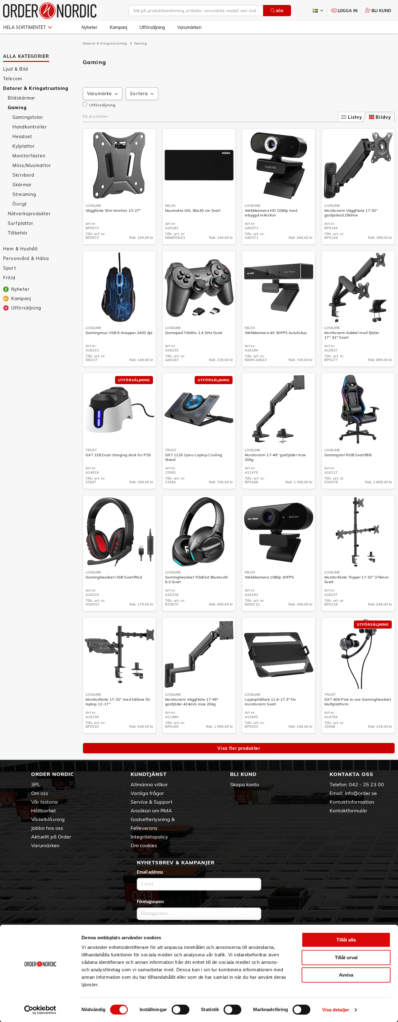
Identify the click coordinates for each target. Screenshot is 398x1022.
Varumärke (99, 93)
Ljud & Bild (15, 69)
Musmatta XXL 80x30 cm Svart (192, 210)
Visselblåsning (48, 819)
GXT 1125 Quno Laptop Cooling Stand (193, 457)
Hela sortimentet (24, 27)
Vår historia (44, 802)
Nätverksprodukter (29, 213)
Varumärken (189, 27)
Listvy (355, 117)
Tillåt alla (346, 939)
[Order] (49, 10)
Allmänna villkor (149, 784)
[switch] (180, 1010)
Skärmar (22, 185)
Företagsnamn (152, 902)
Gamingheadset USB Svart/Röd (114, 577)
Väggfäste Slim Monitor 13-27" (113, 210)
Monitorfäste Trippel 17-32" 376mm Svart (356, 579)
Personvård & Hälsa (26, 258)
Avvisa (346, 975)
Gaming (17, 107)
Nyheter (89, 27)
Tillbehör (18, 233)
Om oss (39, 793)
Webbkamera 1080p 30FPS (269, 577)
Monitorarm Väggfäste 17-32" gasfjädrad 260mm (351, 212)
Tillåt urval (346, 957)
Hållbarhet (43, 810)
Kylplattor (23, 146)
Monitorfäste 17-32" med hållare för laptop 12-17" (118, 701)
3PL (35, 784)
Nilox (170, 205)
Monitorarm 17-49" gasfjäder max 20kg (275, 457)
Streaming (24, 194)
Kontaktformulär (348, 810)
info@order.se (361, 793)
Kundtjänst (149, 774)
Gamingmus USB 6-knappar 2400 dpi (119, 332)
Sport (9, 268)
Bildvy (383, 117)
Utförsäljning (152, 27)
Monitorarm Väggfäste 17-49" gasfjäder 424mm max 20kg (192, 701)
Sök (280, 11)
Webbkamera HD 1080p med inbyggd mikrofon (271, 212)
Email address (151, 872)
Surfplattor (21, 223)
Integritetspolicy (149, 837)
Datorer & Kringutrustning (36, 88)
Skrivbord (23, 175)
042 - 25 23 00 (366, 784)
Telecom (12, 78)
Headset (22, 136)
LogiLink (93, 205)
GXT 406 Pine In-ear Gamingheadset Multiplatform (357, 701)
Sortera (139, 93)
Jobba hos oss (47, 828)
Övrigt (19, 204)
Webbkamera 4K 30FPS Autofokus (276, 332)
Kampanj (118, 27)
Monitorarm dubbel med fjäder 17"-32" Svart (351, 335)
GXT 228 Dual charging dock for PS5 (118, 455)
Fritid (9, 278)
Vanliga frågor (147, 793)
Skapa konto (244, 784)
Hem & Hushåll (20, 249)
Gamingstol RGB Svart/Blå (348, 455)
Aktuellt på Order (51, 837)
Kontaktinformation (352, 802)
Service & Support (152, 802)
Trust (91, 450)
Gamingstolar (27, 117)
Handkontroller (29, 127)
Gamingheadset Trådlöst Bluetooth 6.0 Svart (196, 579)
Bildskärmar (21, 98)
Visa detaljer (335, 1009)
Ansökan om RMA (151, 810)
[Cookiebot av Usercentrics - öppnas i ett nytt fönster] (40, 1010)
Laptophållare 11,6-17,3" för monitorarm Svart (270, 701)
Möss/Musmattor (31, 165)
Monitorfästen (28, 156)
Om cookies (144, 845)
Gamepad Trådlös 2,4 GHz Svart (194, 332)
